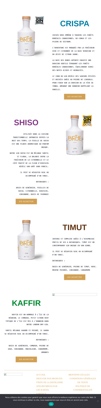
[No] (97, 401)
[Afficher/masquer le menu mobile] (96, 4)
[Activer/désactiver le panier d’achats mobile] (91, 4)
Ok (51, 404)
